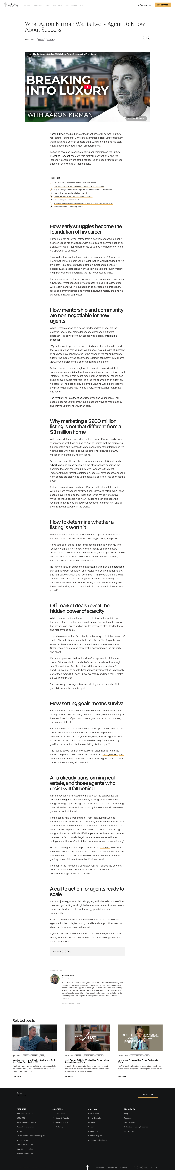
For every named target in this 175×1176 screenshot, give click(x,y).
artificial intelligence (61, 799)
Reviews (91, 1122)
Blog (126, 1113)
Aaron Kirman (57, 133)
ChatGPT (105, 847)
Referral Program (95, 1136)
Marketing (41, 39)
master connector (72, 294)
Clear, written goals (113, 754)
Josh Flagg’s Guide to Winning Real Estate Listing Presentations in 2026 (87, 1061)
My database (88, 669)
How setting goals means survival (66, 200)
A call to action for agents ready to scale (68, 207)
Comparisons (129, 1122)
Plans (48, 5)
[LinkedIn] (156, 1167)
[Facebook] (136, 1167)
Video (42, 1055)
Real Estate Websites (25, 1113)
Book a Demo (148, 1094)
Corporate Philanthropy (97, 1140)
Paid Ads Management (25, 1127)
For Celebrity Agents (60, 1118)
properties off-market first (88, 621)
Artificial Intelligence (136, 1055)
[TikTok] (151, 1167)
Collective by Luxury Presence (136, 1127)
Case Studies (57, 5)
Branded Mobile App (25, 1153)
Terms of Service (112, 1167)
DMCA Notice (123, 1167)
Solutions (38, 5)
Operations (50, 39)
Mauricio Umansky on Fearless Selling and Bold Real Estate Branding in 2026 (33, 1061)
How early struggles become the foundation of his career (75, 183)
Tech (147, 1055)
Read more (16, 1076)
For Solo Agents (58, 1113)
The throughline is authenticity (66, 397)
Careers (91, 1127)
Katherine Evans (68, 975)
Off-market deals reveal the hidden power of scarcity (73, 196)
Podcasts (128, 1118)
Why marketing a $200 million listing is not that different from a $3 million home (83, 190)
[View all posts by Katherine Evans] (55, 979)
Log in (151, 5)
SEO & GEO (21, 1118)
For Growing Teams (60, 1122)
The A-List (99, 1055)
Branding (25, 1055)
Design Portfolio (71, 5)
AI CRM (19, 1131)
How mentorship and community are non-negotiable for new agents (79, 186)
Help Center (129, 1131)
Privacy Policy (100, 1167)
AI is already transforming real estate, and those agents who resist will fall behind (83, 203)
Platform (26, 5)
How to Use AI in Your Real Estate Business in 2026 (138, 1061)
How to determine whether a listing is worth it (70, 193)
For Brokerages (58, 1127)
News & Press (93, 1131)
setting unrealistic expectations (106, 566)
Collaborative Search (25, 1145)
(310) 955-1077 (142, 5)
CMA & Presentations (25, 1149)
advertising (56, 464)
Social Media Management (27, 1122)
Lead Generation (88, 1055)
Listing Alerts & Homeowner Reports (31, 1136)
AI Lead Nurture (23, 1140)
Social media (114, 461)
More (81, 5)
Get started (163, 5)
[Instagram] (141, 1167)
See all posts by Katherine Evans (71, 1003)
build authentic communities (85, 371)
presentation (75, 464)
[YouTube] (146, 1167)
